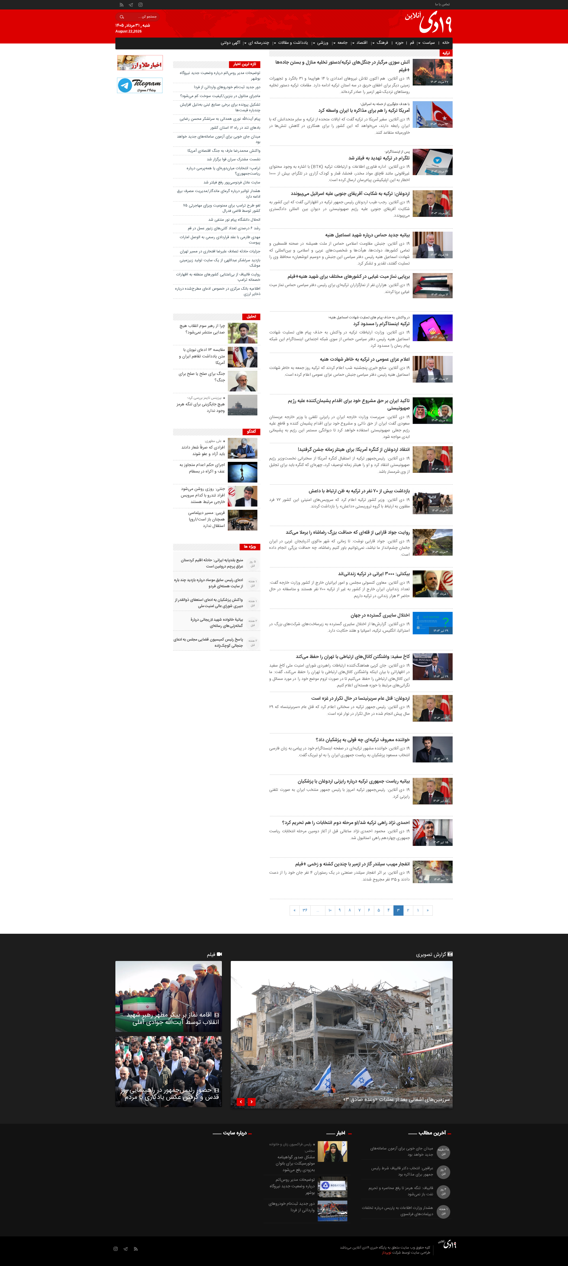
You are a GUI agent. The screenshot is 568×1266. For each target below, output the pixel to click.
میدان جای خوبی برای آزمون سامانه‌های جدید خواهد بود (218, 139)
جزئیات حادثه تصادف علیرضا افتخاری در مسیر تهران (220, 251)
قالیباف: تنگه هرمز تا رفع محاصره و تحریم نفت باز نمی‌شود (401, 1191)
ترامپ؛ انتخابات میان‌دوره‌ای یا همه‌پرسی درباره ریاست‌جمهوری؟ (223, 171)
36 (305, 910)
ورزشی (322, 42)
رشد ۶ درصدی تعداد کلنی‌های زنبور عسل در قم (224, 228)
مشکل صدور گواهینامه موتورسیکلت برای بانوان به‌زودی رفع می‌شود (295, 1164)
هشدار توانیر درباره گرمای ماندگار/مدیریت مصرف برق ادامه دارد (218, 194)
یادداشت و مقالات (293, 42)
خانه (445, 42)
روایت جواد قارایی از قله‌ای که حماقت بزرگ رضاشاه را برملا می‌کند (348, 533)
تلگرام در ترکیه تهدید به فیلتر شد (379, 158)
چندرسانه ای (258, 42)
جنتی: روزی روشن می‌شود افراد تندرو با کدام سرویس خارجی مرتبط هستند (203, 496)
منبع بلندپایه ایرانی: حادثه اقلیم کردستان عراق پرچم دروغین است (212, 563)
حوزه (400, 42)
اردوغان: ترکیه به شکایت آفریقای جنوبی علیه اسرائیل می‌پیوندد (350, 194)
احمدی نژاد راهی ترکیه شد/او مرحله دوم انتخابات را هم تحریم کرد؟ (346, 823)
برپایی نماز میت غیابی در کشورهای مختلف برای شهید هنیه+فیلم (349, 277)
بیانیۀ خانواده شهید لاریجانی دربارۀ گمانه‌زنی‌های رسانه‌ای (217, 623)
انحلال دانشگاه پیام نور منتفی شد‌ (234, 220)
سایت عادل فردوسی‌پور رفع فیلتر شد (232, 182)
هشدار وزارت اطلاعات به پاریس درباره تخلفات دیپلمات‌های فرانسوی (397, 1211)
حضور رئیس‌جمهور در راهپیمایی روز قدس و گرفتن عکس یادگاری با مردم (170, 1094)
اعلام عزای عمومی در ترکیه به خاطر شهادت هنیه (365, 360)
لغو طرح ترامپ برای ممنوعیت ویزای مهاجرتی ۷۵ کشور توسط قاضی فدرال (221, 208)
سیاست (428, 42)
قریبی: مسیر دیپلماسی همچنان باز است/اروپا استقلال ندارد (206, 519)
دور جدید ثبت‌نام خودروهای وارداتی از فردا (227, 87)
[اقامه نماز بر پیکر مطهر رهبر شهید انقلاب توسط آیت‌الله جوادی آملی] (168, 996)
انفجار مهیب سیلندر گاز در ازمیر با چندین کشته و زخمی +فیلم (352, 864)
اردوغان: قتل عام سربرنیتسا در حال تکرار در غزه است (360, 699)
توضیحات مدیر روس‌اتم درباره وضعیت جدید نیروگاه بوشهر (220, 76)
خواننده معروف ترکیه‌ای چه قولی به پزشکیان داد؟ (363, 740)
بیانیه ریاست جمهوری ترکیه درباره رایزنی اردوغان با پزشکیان (354, 782)
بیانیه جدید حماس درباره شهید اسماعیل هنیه (367, 235)
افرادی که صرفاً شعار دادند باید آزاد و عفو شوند (203, 451)
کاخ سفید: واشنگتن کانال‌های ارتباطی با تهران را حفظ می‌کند (353, 657)
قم (412, 42)
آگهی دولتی (230, 42)
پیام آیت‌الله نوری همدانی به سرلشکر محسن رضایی (220, 119)
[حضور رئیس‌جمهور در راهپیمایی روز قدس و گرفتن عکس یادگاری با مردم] (168, 1071)
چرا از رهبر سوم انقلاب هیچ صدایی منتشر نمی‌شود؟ (202, 329)
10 (330, 910)
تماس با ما (442, 4)
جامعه (342, 42)
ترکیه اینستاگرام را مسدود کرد (381, 324)
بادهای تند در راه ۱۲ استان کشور (235, 128)
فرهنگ (382, 42)
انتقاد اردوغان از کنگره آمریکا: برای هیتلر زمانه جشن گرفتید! (354, 450)
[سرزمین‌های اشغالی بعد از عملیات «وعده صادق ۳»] (342, 1035)
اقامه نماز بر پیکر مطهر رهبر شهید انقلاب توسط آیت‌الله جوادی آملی (172, 1019)
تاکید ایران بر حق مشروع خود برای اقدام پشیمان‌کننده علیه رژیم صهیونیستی (349, 405)
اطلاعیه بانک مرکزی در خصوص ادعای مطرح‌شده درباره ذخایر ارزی (217, 292)
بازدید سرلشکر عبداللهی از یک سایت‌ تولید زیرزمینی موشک (220, 263)
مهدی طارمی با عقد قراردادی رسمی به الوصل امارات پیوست (220, 240)
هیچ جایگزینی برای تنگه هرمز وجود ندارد (201, 408)
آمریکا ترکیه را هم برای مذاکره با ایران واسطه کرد (364, 111)
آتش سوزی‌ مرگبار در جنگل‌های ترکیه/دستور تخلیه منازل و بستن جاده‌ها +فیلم (342, 66)
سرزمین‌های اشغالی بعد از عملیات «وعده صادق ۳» (396, 1100)
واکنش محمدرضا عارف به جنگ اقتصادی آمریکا (224, 151)
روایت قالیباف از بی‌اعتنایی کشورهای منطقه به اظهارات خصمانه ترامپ (218, 277)
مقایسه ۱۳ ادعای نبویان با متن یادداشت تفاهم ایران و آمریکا (202, 356)
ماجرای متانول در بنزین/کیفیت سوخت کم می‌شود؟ (220, 96)
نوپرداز (386, 1253)
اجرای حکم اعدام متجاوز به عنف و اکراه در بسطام (202, 468)
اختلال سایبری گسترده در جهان (380, 616)
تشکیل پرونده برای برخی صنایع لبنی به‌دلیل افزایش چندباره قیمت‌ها (220, 107)
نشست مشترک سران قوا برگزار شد (233, 159)
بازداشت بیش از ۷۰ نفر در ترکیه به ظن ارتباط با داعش (359, 491)
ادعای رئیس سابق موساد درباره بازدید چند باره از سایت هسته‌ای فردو (208, 583)
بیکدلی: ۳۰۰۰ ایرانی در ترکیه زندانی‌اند (374, 574)
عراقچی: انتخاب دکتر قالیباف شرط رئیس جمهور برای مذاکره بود (402, 1171)
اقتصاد (361, 42)
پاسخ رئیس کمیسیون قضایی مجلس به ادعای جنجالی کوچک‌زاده (208, 643)
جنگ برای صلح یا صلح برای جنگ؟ (202, 377)
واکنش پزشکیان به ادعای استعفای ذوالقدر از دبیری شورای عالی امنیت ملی (209, 603)
